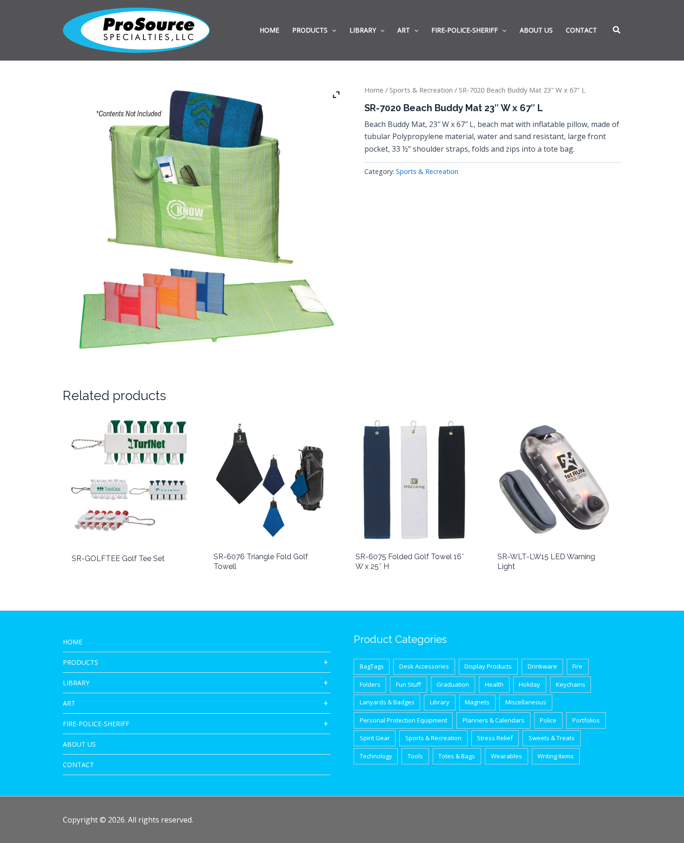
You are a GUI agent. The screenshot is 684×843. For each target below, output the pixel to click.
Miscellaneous (525, 702)
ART (69, 703)
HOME (72, 641)
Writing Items (555, 756)
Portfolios (586, 720)
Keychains (570, 684)
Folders (370, 684)
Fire (577, 666)
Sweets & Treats (552, 738)
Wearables (506, 756)
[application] (332, 30)
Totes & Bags (456, 756)
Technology (376, 756)
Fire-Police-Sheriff (96, 723)
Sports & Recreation (421, 89)
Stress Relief (495, 738)
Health (494, 684)
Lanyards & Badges (387, 702)
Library (76, 682)
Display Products (488, 666)
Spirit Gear (375, 738)
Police (548, 720)
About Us (79, 744)
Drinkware (542, 666)
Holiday (529, 684)
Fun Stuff (408, 684)
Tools (415, 756)
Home (373, 89)
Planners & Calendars (493, 720)
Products (80, 662)
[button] (617, 30)
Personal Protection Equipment (403, 720)
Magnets (477, 702)
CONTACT (78, 764)
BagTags (372, 666)
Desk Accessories (424, 666)
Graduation (452, 684)
